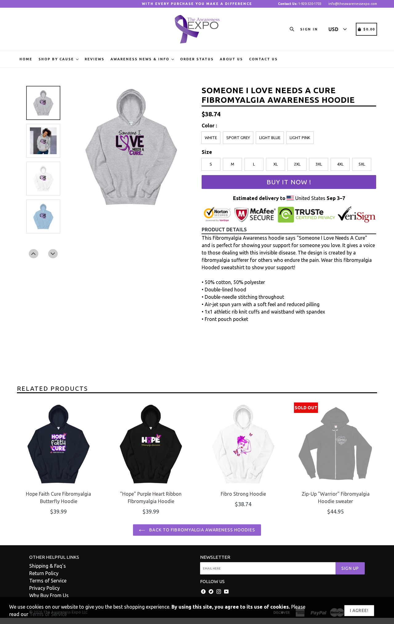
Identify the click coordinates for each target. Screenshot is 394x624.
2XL (297, 164)
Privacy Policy (44, 588)
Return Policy (43, 573)
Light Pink (300, 137)
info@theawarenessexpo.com (352, 4)
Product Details (224, 229)
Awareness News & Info (141, 59)
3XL (319, 164)
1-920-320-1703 (299, 4)
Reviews (94, 59)
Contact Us (263, 59)
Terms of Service (47, 580)
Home (25, 59)
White (211, 137)
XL (275, 164)
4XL (340, 164)
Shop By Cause (56, 59)
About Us (231, 59)
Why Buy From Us (49, 595)
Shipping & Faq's (47, 566)
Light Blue (269, 137)
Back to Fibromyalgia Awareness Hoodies (201, 529)
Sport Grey (238, 137)
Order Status (197, 59)
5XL (362, 164)
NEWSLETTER (215, 557)
